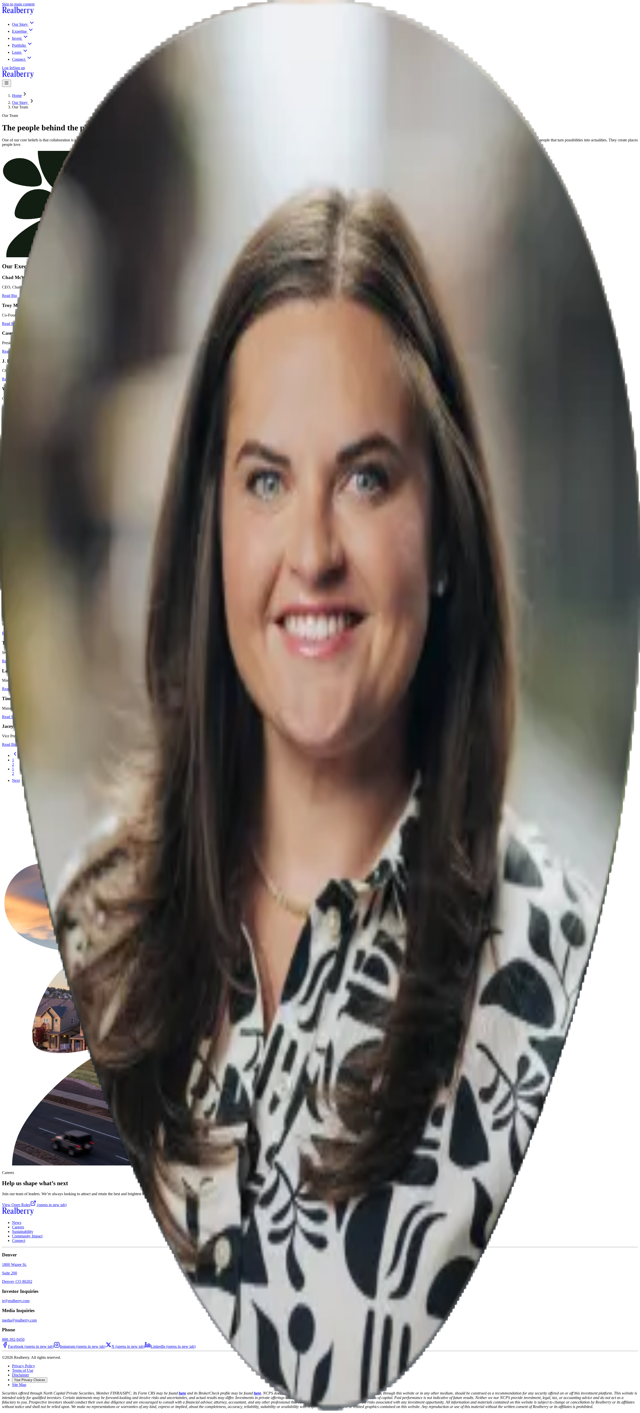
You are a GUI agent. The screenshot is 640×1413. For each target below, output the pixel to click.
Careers (18, 1227)
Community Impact (27, 1236)
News (16, 1222)
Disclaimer (20, 1375)
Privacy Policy (23, 1366)
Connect (18, 1240)
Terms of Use (22, 1370)
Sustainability (22, 1231)
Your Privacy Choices (29, 1380)
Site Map (19, 1385)
